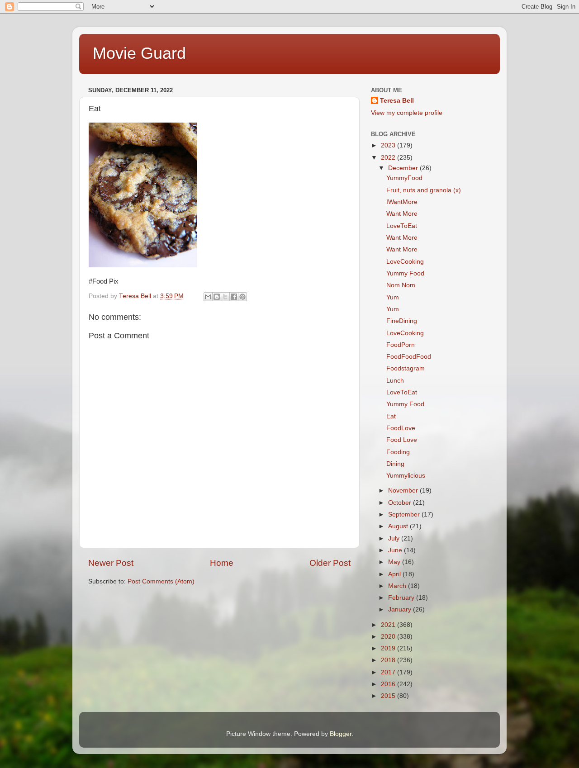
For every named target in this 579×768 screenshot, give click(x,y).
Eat (391, 416)
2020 (389, 636)
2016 (389, 684)
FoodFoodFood (408, 356)
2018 (389, 660)
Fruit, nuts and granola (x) (423, 190)
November (404, 490)
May (395, 562)
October (400, 502)
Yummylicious (405, 475)
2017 (389, 672)
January (400, 609)
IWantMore (402, 202)
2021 (389, 624)
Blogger (340, 733)
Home (221, 563)
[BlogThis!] (216, 296)
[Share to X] (225, 296)
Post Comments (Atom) (161, 581)
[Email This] (208, 296)
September (405, 514)
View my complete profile (406, 112)
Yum (392, 297)
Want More (402, 213)
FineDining (401, 321)
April (395, 574)
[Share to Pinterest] (242, 296)
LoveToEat (401, 226)
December (404, 168)
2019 (389, 648)
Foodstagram (405, 368)
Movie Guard (139, 53)
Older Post (330, 563)
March (398, 586)
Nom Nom (400, 285)
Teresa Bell (397, 100)
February (402, 597)
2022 (389, 157)
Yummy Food (405, 273)
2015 (389, 695)
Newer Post (110, 563)
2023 (389, 145)
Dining (395, 463)
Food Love (401, 439)
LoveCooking (405, 261)
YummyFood (404, 178)
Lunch (395, 380)
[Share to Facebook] (233, 296)
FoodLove (400, 428)
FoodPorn (400, 344)
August (399, 526)
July (394, 538)
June (396, 550)
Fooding (398, 452)
